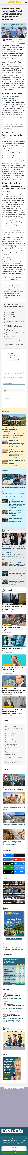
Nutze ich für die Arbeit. (12, 312)
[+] (22, 377)
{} (20, 377)
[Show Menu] (2, 2)
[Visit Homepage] (14, 2)
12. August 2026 (14, 446)
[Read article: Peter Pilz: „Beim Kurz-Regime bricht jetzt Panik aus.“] (14, 641)
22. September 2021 (8, 694)
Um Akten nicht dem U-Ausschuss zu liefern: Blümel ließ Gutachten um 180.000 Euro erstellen (13, 608)
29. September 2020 (16, 41)
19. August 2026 (7, 431)
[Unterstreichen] (8, 378)
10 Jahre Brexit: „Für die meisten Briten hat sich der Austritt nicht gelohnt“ (16, 581)
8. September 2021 (7, 715)
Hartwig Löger (11, 359)
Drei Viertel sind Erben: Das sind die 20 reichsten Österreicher (16, 512)
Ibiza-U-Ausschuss (19, 39)
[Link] (18, 378)
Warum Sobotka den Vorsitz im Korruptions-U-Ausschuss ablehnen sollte (12, 629)
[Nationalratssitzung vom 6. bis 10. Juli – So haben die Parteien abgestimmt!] (14, 971)
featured (13, 353)
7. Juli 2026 (13, 525)
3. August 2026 (13, 465)
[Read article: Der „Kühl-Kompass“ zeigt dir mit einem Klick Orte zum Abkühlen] (5, 462)
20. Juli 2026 (13, 515)
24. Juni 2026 (13, 584)
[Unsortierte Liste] (13, 378)
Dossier (5, 484)
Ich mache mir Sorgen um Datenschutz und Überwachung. (14, 325)
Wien (13, 218)
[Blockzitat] (15, 378)
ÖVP (18, 359)
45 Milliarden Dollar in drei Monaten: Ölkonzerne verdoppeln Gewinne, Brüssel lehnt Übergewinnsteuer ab (13, 842)
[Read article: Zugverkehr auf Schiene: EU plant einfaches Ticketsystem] (14, 420)
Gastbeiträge (7, 624)
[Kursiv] (6, 378)
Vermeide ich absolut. (11, 336)
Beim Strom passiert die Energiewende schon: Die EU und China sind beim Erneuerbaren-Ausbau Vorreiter (12, 1010)
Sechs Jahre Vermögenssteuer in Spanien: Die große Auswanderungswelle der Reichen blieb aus (14, 807)
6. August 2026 (13, 457)
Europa (5, 424)
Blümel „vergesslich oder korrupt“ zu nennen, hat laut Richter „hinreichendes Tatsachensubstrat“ (13, 711)
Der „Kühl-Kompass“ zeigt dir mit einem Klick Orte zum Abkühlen (17, 462)
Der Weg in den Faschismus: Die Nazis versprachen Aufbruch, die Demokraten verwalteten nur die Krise (13, 548)
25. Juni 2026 (13, 577)
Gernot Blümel (11, 355)
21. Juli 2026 (13, 507)
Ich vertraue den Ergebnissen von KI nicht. (15, 321)
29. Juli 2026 (6, 491)
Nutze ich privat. (10, 314)
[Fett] (4, 378)
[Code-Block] (17, 378)
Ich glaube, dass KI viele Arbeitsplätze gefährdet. (12, 329)
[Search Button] (26, 2)
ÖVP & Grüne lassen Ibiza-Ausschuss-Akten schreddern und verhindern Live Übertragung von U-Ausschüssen (13, 690)
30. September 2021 (8, 652)
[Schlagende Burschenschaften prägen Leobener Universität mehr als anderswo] (14, 780)
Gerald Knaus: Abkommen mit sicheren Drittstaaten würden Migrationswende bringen (17, 573)
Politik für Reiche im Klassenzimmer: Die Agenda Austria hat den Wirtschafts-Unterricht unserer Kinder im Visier (13, 1020)
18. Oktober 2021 (7, 632)
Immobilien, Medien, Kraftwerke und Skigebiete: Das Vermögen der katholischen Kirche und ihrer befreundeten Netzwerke (17, 502)
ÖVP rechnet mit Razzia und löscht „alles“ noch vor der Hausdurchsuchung (12, 669)
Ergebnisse (20, 340)
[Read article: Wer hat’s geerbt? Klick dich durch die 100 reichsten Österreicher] (14, 479)
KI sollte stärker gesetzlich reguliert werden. (15, 333)
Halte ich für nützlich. (11, 316)
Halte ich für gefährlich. (11, 319)
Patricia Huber (9, 39)
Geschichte (6, 543)
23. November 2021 (7, 611)
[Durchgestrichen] (10, 378)
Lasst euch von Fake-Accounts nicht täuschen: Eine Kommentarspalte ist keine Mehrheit (13, 1000)
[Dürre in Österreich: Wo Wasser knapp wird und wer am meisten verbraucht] (14, 817)
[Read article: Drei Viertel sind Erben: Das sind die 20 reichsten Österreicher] (5, 512)
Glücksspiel (11, 357)
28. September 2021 (8, 673)
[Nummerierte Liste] (11, 378)
